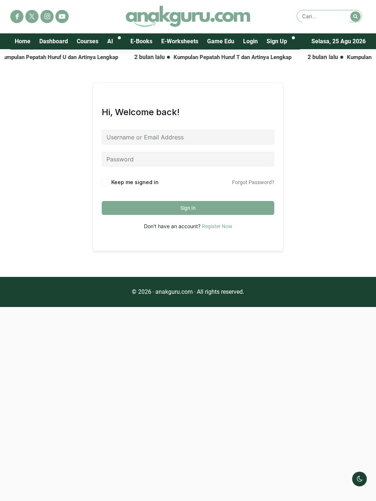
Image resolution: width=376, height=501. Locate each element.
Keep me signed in (135, 182)
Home (22, 41)
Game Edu (220, 41)
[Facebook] (17, 16)
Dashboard (53, 41)
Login (250, 41)
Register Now (217, 226)
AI (110, 41)
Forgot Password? (253, 182)
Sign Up (277, 41)
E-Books (141, 41)
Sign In (188, 208)
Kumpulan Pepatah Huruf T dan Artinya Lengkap (227, 57)
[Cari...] (355, 16)
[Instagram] (47, 16)
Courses (87, 41)
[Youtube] (62, 16)
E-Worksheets (179, 41)
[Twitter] (32, 16)
